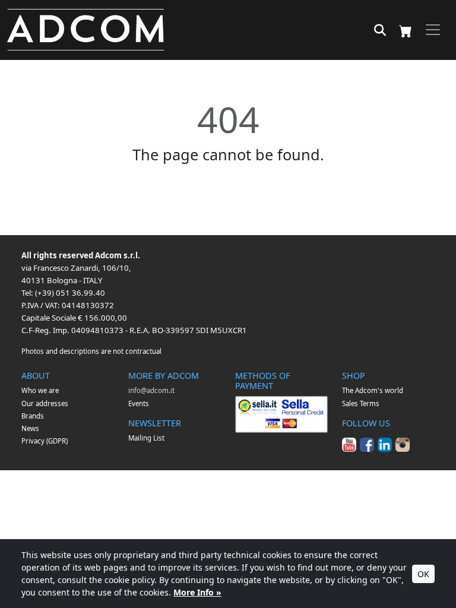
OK (423, 574)
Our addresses (44, 403)
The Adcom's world (372, 390)
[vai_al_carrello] (405, 30)
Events (138, 403)
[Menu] (433, 29)
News (30, 428)
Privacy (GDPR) (44, 440)
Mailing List (146, 437)
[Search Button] (380, 31)
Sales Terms (360, 403)
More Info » (197, 592)
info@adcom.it (151, 390)
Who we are (40, 390)
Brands (32, 415)
